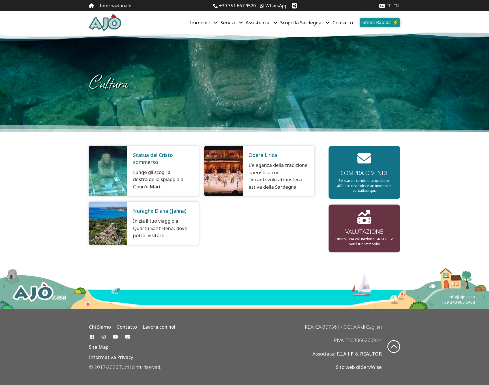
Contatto (343, 22)
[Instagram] (103, 337)
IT (389, 6)
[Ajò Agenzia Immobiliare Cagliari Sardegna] (105, 22)
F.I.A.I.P (345, 353)
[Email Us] (127, 337)
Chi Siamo (100, 327)
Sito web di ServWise (359, 367)
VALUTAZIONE (364, 231)
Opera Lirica (262, 155)
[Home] (91, 6)
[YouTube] (115, 337)
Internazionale (115, 6)
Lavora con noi (159, 327)
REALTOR (371, 353)
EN (396, 6)
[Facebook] (92, 337)
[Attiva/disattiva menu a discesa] (215, 22)
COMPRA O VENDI (364, 173)
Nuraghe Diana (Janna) (159, 210)
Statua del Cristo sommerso (153, 158)
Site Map (99, 347)
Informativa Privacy (111, 357)
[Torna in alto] (393, 347)
